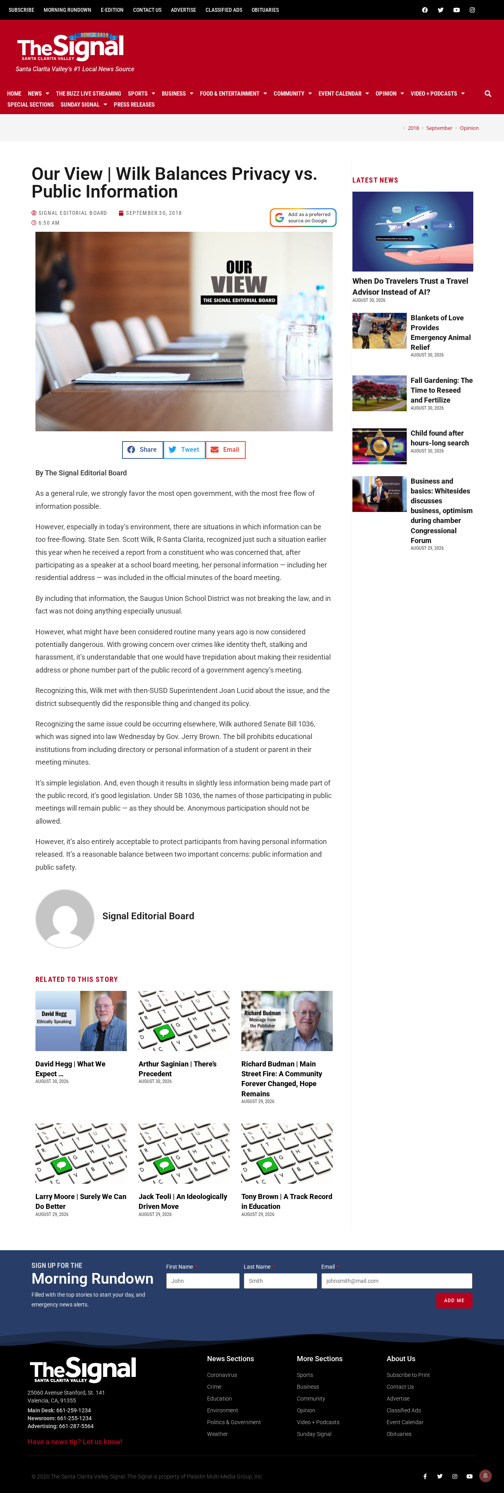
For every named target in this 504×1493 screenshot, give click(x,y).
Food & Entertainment (229, 93)
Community (289, 93)
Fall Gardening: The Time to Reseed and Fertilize (442, 390)
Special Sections (30, 104)
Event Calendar (340, 93)
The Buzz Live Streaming (88, 93)
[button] (487, 93)
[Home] (398, 127)
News (35, 93)
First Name (180, 1267)
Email (328, 1267)
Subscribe (21, 10)
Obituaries (265, 10)
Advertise (183, 10)
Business (174, 93)
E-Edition (112, 10)
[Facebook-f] (425, 1476)
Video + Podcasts (434, 93)
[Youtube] (456, 10)
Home (14, 93)
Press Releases (134, 104)
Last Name (258, 1267)
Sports (138, 93)
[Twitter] (441, 10)
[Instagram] (472, 10)
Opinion (386, 93)
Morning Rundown (67, 10)
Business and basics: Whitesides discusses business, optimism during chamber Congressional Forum (442, 511)
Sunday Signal (80, 104)
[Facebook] (425, 10)
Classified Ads (224, 10)
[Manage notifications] (485, 1475)
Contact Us (147, 10)
